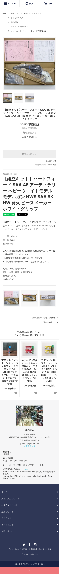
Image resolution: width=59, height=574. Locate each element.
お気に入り (31, 133)
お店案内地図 (29, 446)
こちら (25, 469)
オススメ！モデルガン (19, 26)
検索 (31, 3)
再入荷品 (14, 22)
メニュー (11, 3)
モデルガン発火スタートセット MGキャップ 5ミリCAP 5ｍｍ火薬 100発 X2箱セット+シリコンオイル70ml (29, 370)
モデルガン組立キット (32, 13)
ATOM (24, 549)
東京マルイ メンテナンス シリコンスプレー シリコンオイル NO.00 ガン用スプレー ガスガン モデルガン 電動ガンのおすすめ (9, 372)
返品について (51, 161)
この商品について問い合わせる (43, 318)
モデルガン (15, 13)
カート (51, 3)
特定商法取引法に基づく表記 (40, 549)
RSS (17, 549)
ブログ (10, 549)
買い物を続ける (49, 322)
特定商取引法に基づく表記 (46, 164)
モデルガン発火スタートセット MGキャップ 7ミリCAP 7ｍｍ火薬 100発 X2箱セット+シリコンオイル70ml (49, 370)
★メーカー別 (16, 31)
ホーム (4, 13)
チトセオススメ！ (18, 18)
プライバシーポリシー (29, 554)
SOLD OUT (31, 154)
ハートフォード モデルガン (36, 31)
